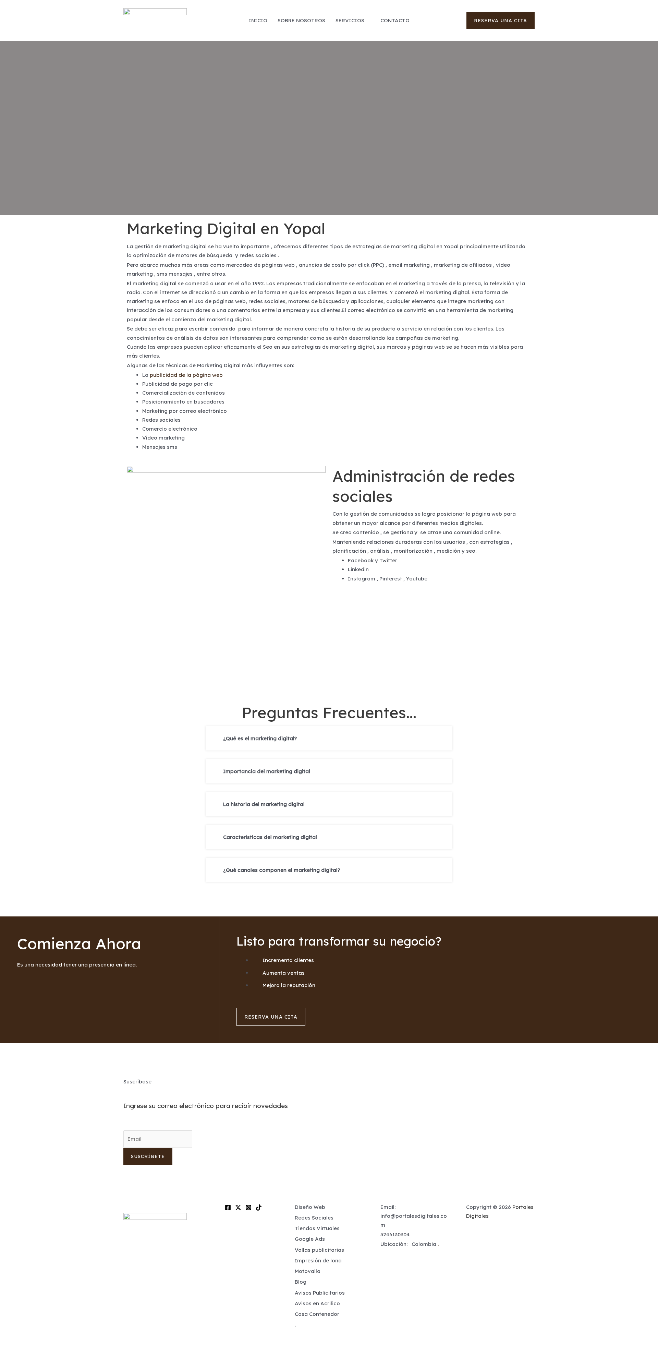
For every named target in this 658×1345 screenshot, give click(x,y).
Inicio (258, 20)
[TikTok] (259, 1207)
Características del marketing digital (270, 837)
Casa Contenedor (317, 1314)
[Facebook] (228, 1207)
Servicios (350, 20)
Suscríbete (148, 1156)
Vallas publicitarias (319, 1250)
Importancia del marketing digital (266, 771)
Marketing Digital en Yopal (226, 228)
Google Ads (310, 1239)
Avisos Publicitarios (320, 1292)
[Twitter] (238, 1207)
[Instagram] (248, 1207)
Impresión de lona (318, 1260)
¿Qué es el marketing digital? (260, 738)
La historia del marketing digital (264, 804)
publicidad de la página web (186, 375)
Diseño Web (310, 1207)
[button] (500, 20)
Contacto (395, 20)
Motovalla (307, 1271)
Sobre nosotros (301, 20)
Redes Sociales (314, 1217)
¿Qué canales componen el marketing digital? (281, 870)
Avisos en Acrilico (317, 1303)
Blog (300, 1281)
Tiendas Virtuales (317, 1228)
